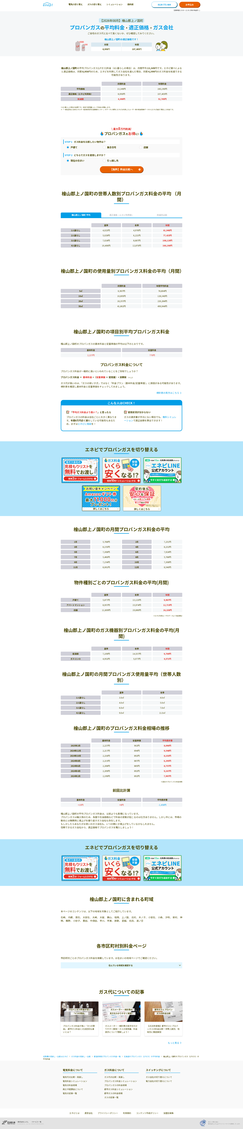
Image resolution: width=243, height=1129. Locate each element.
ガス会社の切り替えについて (159, 1077)
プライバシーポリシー (108, 1113)
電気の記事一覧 (70, 1093)
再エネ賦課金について (73, 1089)
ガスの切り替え (94, 4)
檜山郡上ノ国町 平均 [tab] (81, 215)
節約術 (130, 4)
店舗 (146, 147)
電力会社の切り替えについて (159, 1081)
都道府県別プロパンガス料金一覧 (107, 1056)
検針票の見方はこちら (167, 392)
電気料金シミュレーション (75, 1081)
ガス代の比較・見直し (114, 1077)
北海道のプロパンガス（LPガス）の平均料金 (142, 1056)
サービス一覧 (36, 1122)
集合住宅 (111, 147)
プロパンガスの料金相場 (115, 1085)
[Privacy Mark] (203, 1122)
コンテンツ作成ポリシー (147, 1113)
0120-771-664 (164, 4)
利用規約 (127, 1113)
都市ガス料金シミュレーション (118, 1089)
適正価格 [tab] (121, 215)
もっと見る (173, 1042)
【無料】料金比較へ (121, 169)
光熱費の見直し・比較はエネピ (55, 1056)
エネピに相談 (84, 423)
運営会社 (89, 1113)
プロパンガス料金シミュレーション (120, 1081)
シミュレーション (114, 4)
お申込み (190, 4)
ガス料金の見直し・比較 (81, 1056)
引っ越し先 (112, 160)
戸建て (74, 147)
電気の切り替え (75, 4)
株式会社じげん (23, 1122)
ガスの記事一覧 (111, 1097)
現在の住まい (77, 160)
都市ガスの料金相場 (113, 1093)
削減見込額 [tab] (162, 215)
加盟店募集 (169, 1113)
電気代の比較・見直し (73, 1077)
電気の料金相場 (70, 1085)
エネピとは (74, 1113)
